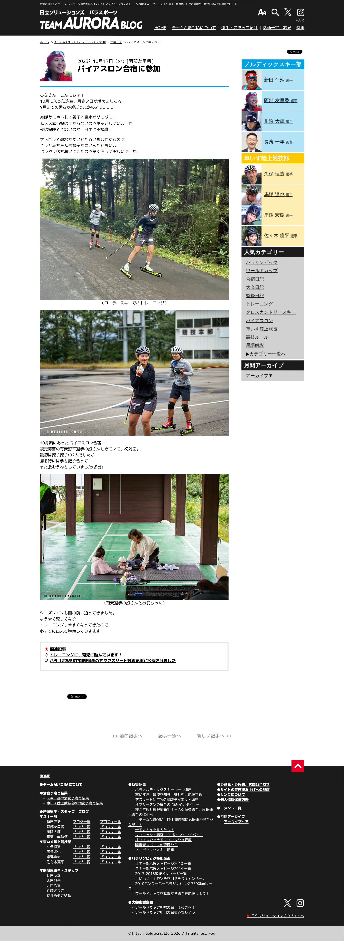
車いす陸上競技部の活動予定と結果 (75, 803)
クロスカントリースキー (271, 312)
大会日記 (255, 287)
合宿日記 (116, 42)
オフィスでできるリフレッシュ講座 (163, 839)
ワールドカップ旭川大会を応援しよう (165, 912)
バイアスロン (259, 320)
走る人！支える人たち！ (154, 829)
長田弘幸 (54, 875)
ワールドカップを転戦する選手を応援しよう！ (172, 893)
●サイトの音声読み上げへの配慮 (243, 789)
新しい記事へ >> (214, 736)
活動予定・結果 (277, 27)
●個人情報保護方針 (233, 799)
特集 (300, 27)
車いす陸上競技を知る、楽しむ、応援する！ (170, 794)
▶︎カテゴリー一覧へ (266, 353)
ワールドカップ (262, 270)
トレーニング (259, 303)
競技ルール (257, 337)
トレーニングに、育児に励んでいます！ (86, 655)
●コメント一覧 (229, 808)
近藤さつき (55, 890)
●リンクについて (231, 794)
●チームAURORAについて (61, 784)
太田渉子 (54, 880)
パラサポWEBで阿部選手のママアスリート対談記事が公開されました (113, 660)
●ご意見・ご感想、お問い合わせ (243, 784)
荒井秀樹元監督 (59, 895)
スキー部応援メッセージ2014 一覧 (163, 868)
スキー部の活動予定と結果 (68, 798)
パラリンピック (262, 262)
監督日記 (255, 295)
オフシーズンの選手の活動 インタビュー (167, 804)
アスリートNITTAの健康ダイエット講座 (166, 799)
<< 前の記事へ (127, 736)
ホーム (44, 42)
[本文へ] (299, 20)
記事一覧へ (169, 736)
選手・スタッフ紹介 (239, 27)
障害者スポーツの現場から (156, 844)
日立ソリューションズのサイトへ (275, 915)
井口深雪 (54, 885)
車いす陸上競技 (262, 328)
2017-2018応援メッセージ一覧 (161, 873)
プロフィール (110, 821)
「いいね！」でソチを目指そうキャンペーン (170, 878)
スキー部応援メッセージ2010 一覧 (163, 863)
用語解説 (255, 345)
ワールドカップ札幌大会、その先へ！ (165, 907)
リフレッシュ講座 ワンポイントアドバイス (169, 834)
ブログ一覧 (81, 821)
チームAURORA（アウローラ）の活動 (80, 42)
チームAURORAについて (194, 27)
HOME (160, 27)
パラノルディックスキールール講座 (163, 789)
